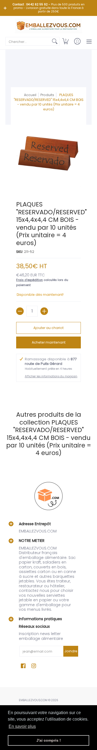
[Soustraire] (20, 311)
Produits (47, 95)
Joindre (70, 651)
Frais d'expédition (29, 280)
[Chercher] (54, 41)
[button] (65, 41)
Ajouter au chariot (48, 327)
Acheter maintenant (48, 342)
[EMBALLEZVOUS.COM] (48, 26)
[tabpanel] (48, 391)
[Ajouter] (44, 311)
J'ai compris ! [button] (48, 740)
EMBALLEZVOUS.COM (33, 700)
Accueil (30, 95)
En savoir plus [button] (22, 726)
